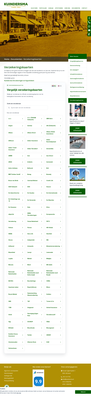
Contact (84, 8)
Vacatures (34, 8)
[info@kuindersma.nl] (89, 30)
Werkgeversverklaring (77, 87)
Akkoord (83, 392)
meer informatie (77, 129)
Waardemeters (75, 96)
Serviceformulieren (76, 83)
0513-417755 (66, 377)
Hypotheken (59, 8)
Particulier (43, 8)
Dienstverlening (75, 65)
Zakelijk (50, 8)
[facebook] (89, 34)
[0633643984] (89, 26)
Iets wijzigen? (74, 70)
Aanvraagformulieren (77, 78)
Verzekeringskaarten (76, 100)
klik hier (19, 393)
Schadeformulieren (76, 74)
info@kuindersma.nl (68, 379)
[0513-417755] (89, 22)
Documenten (76, 8)
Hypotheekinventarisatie (78, 91)
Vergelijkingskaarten (76, 61)
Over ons (67, 8)
